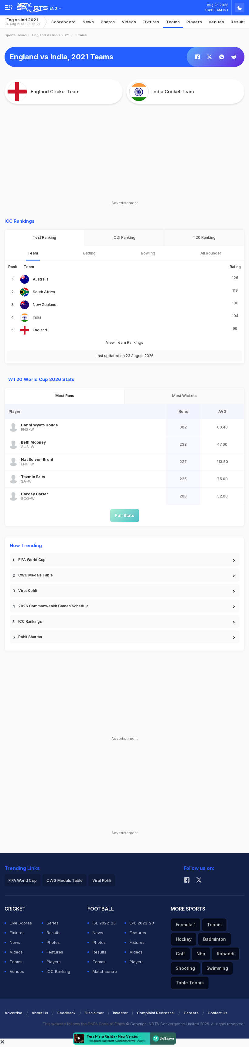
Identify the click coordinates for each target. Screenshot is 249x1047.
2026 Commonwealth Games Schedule (53, 606)
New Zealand (44, 304)
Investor (120, 1013)
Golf (180, 953)
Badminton (214, 939)
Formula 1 (186, 924)
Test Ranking (44, 237)
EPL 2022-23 (142, 923)
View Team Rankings (124, 342)
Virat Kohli (27, 590)
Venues (216, 21)
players (194, 21)
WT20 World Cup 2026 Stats (41, 379)
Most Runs (64, 395)
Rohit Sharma (30, 637)
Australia (41, 279)
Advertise (13, 1013)
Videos (129, 21)
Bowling (148, 253)
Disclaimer (94, 1013)
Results (53, 932)
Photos (108, 21)
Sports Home (15, 35)
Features (55, 952)
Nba (200, 953)
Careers (191, 1013)
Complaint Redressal (156, 1013)
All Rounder (210, 253)
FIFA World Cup (32, 559)
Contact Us (217, 1013)
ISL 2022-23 (104, 923)
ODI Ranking (124, 237)
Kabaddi (225, 953)
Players (54, 961)
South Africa (44, 292)
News (88, 21)
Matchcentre (105, 971)
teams (173, 21)
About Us (40, 1013)
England (40, 330)
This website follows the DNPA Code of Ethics (84, 1024)
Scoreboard (63, 21)
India (37, 317)
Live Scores (21, 923)
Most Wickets (184, 395)
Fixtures (151, 21)
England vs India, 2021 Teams (61, 56)
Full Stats (124, 515)
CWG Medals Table (35, 575)
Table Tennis (190, 982)
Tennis (214, 924)
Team (33, 253)
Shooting (185, 968)
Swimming (217, 968)
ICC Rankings (30, 621)
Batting (89, 253)
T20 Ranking (204, 237)
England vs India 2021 (51, 35)
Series (53, 923)
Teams (16, 961)
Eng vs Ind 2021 (22, 22)
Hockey (184, 939)
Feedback (66, 1013)
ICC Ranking (58, 971)
